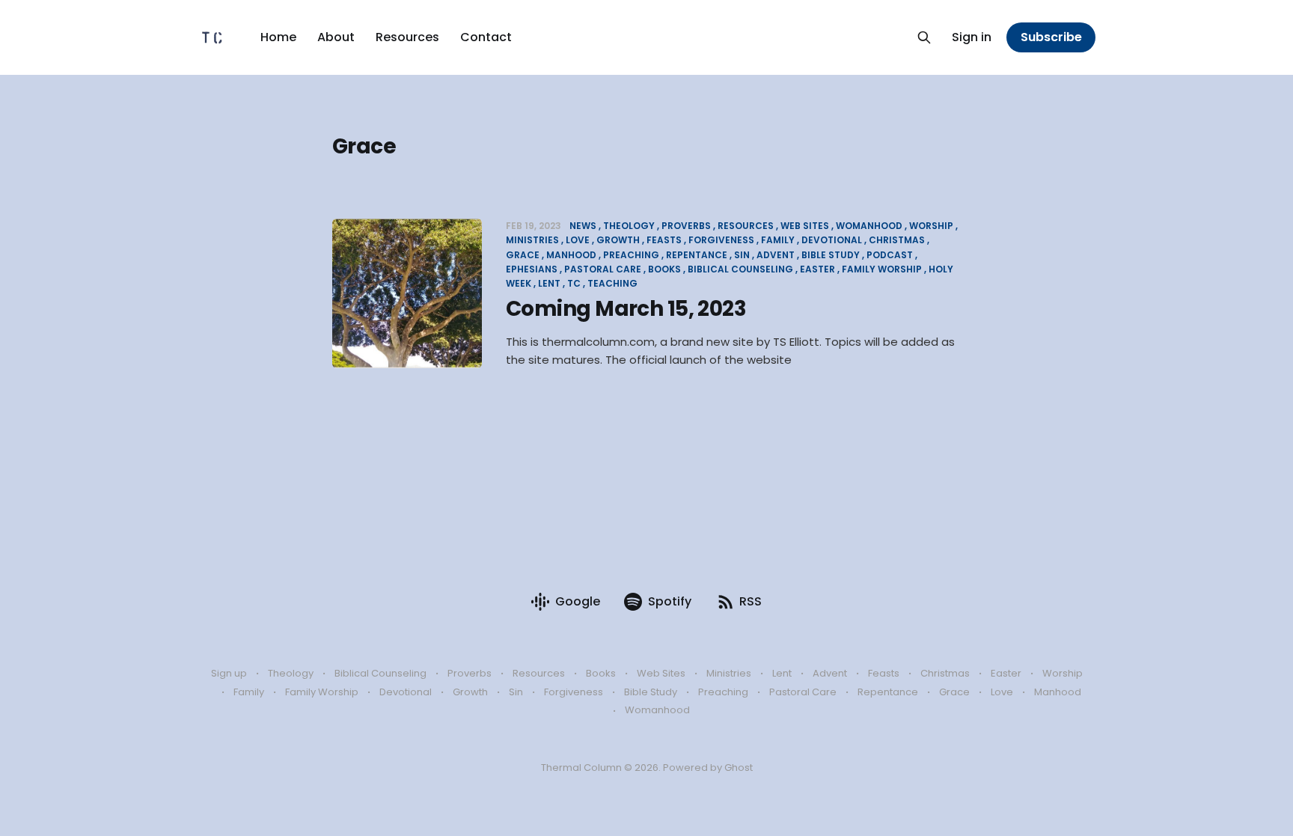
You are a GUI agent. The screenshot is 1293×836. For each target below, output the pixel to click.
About (336, 37)
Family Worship (882, 269)
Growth (618, 240)
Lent (549, 283)
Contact (486, 37)
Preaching (631, 254)
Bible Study (830, 254)
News (582, 225)
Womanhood (869, 225)
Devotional (831, 240)
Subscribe (1051, 37)
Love (578, 240)
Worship (931, 225)
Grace (954, 692)
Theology (629, 225)
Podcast (889, 254)
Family (778, 240)
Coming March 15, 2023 (626, 308)
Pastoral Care (602, 269)
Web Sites (804, 225)
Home (278, 37)
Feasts (664, 240)
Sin (742, 254)
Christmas (897, 240)
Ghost (738, 767)
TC (574, 283)
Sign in (971, 37)
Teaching (612, 283)
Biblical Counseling (740, 269)
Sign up (229, 673)
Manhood (571, 254)
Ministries (728, 673)
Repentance (696, 254)
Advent (775, 254)
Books (664, 269)
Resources (407, 37)
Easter (817, 269)
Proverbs (686, 225)
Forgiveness (721, 240)
